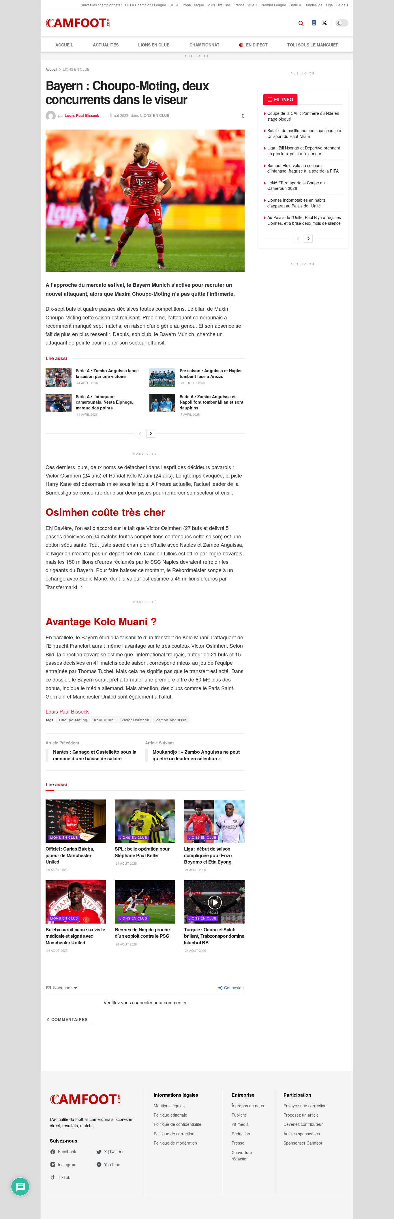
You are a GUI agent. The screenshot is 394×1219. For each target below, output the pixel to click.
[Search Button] (301, 23)
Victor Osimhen (135, 719)
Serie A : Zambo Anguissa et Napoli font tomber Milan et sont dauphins (211, 402)
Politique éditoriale (170, 1115)
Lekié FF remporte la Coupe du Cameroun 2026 (296, 185)
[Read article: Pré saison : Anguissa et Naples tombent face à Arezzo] (162, 377)
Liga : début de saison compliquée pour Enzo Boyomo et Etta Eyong (208, 855)
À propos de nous (248, 1105)
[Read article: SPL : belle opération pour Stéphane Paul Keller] (145, 821)
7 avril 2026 (190, 414)
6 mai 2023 (119, 115)
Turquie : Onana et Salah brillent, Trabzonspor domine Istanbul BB (214, 936)
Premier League (273, 4)
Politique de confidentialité (177, 1124)
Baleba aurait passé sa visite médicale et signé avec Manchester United (75, 936)
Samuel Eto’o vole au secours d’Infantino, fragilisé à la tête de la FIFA (303, 168)
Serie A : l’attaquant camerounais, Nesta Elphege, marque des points (104, 402)
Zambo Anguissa (171, 719)
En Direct (257, 45)
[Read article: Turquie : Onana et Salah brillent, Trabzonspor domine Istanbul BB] (214, 902)
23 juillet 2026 (192, 383)
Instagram (67, 1164)
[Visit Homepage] (79, 23)
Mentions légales (169, 1105)
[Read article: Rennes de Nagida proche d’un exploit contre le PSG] (145, 902)
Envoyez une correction (305, 1105)
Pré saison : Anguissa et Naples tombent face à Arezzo (211, 373)
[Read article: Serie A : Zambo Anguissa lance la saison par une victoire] (59, 377)
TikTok (64, 1177)
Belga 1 (342, 4)
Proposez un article (301, 1115)
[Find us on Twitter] (324, 23)
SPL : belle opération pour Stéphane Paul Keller (142, 851)
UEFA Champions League (145, 4)
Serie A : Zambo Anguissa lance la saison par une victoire (107, 373)
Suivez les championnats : (101, 4)
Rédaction (241, 1133)
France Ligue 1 (245, 4)
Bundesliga (313, 4)
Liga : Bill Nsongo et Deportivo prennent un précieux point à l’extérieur (303, 150)
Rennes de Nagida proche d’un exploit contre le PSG (142, 932)
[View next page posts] (150, 434)
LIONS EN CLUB (154, 45)
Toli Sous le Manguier (313, 45)
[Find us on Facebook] (314, 23)
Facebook (67, 1151)
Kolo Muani (104, 719)
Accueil (64, 45)
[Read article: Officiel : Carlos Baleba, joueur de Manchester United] (76, 821)
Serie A (295, 4)
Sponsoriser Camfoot (303, 1143)
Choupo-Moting (73, 719)
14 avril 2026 (86, 414)
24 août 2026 (87, 383)
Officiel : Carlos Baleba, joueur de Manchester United (70, 855)
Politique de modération (175, 1143)
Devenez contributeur (303, 1124)
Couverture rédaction (242, 1155)
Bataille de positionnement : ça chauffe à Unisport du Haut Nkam (304, 133)
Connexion (233, 987)
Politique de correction (174, 1133)
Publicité (239, 1115)
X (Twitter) (113, 1151)
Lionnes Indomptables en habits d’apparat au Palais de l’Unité (296, 203)
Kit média (240, 1124)
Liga (329, 4)
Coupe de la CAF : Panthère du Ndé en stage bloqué (303, 116)
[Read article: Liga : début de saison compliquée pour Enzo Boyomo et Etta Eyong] (214, 821)
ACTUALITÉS (106, 45)
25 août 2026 (56, 869)
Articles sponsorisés (302, 1133)
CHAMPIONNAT (204, 45)
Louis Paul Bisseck (82, 115)
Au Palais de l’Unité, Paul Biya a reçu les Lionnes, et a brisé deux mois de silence (304, 220)
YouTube (112, 1164)
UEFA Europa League (187, 4)
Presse (238, 1143)
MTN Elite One (218, 4)
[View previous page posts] (140, 434)
